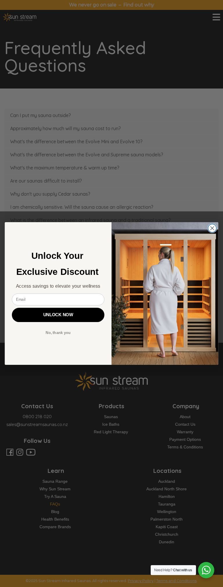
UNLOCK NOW (58, 314)
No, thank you (58, 332)
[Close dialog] (212, 228)
